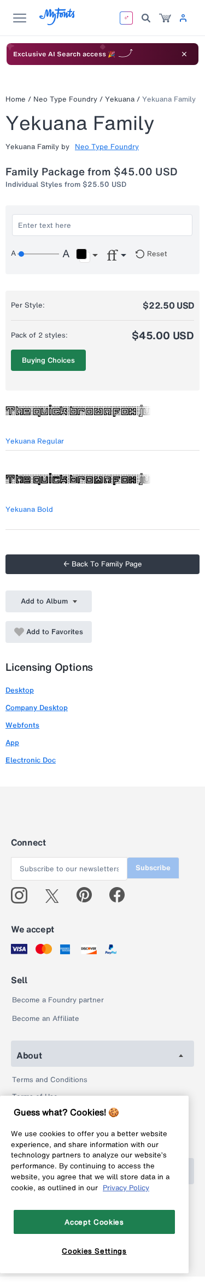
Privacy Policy (126, 1187)
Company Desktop (36, 707)
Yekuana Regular (34, 441)
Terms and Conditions (49, 1079)
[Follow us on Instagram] (23, 895)
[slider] (38, 254)
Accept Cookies (94, 1221)
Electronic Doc (30, 760)
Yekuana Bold (29, 509)
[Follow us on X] (56, 895)
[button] (86, 255)
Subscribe (153, 867)
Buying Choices (48, 360)
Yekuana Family (169, 99)
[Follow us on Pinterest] (89, 895)
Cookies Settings (94, 1250)
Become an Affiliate (45, 1018)
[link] (165, 18)
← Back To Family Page (102, 564)
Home (15, 99)
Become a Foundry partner (58, 1000)
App (12, 742)
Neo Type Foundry (65, 99)
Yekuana (119, 99)
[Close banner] (184, 54)
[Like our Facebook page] (121, 895)
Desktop (19, 690)
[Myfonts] (57, 22)
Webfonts (22, 725)
